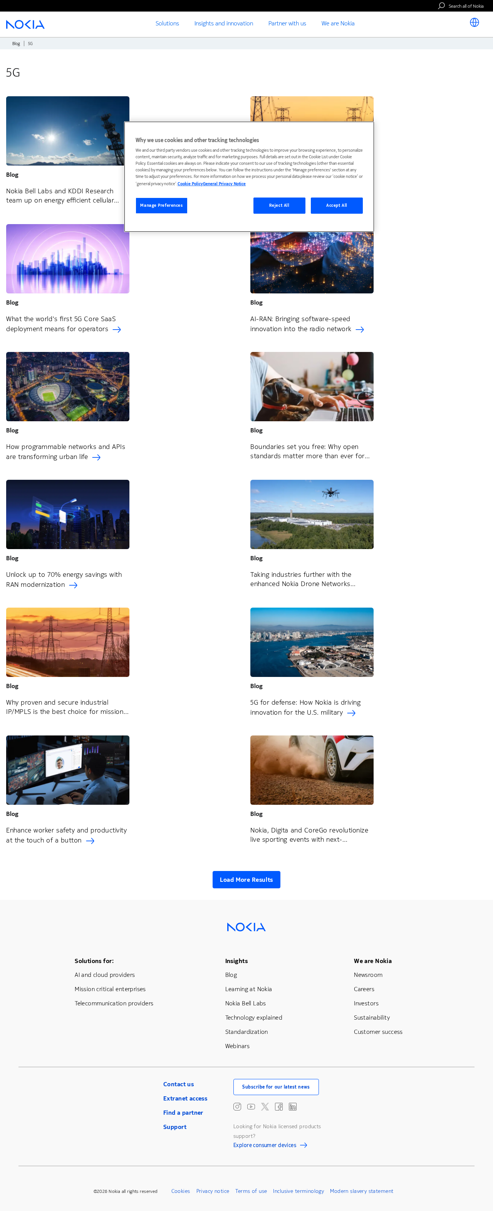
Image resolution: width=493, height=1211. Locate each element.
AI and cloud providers (105, 974)
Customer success (378, 1031)
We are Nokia (373, 961)
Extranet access (185, 1098)
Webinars (237, 1046)
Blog (16, 43)
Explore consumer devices (264, 1146)
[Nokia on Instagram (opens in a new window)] (237, 1107)
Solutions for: (94, 961)
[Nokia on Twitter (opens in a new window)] (265, 1107)
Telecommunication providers (114, 1003)
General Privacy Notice (224, 184)
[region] (249, 177)
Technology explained (253, 1017)
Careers (364, 989)
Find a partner (183, 1113)
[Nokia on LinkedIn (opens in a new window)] (293, 1107)
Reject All (279, 205)
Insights (236, 961)
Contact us (178, 1084)
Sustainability (372, 1017)
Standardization (246, 1031)
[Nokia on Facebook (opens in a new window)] (279, 1107)
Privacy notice (213, 1191)
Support (174, 1127)
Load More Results (246, 880)
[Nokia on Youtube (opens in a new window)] (251, 1107)
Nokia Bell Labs (245, 1003)
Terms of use (251, 1191)
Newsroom (368, 974)
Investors (366, 1003)
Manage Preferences (161, 205)
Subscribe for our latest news (276, 1087)
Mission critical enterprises (110, 989)
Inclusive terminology (298, 1191)
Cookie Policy (190, 184)
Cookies (180, 1191)
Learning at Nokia (248, 989)
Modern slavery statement (361, 1191)
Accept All (336, 205)
